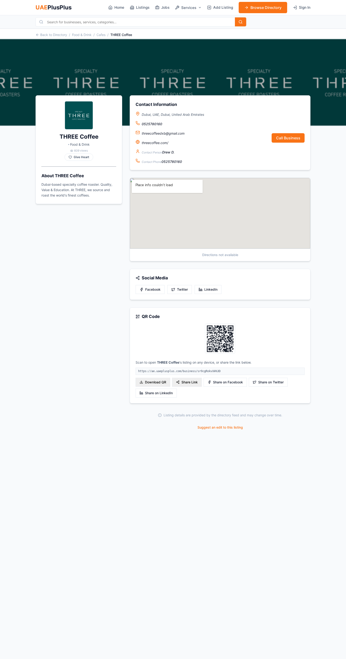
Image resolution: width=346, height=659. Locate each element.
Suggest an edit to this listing (220, 427)
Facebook (153, 289)
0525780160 (152, 124)
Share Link (189, 382)
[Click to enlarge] (220, 339)
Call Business (288, 138)
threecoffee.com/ (155, 143)
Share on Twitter (271, 382)
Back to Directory (53, 35)
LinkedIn (210, 289)
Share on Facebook (228, 382)
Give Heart (81, 157)
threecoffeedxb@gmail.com (163, 133)
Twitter (182, 289)
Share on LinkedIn (159, 393)
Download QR (155, 382)
